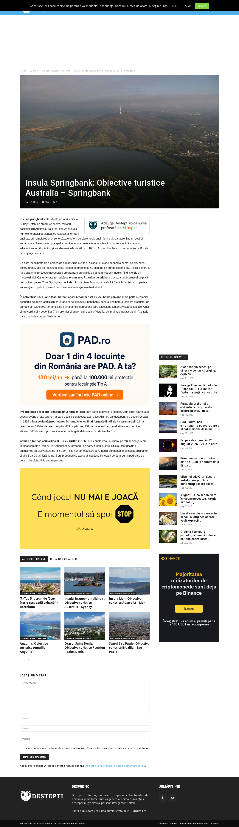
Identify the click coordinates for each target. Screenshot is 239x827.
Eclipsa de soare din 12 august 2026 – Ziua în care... (199, 442)
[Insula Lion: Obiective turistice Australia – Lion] (129, 581)
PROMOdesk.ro (136, 811)
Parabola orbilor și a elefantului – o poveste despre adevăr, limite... (196, 407)
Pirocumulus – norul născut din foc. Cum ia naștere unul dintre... (199, 462)
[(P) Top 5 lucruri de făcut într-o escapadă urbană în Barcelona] (40, 581)
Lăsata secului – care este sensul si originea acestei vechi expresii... (198, 517)
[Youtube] (172, 798)
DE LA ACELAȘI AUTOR (63, 559)
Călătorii (34, 70)
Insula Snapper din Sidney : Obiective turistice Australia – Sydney (84, 602)
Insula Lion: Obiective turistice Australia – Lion (127, 600)
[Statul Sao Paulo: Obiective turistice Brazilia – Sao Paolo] (129, 626)
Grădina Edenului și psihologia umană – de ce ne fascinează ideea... (197, 535)
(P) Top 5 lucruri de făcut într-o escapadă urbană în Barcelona (39, 602)
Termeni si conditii (167, 823)
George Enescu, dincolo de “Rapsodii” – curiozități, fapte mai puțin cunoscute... (199, 389)
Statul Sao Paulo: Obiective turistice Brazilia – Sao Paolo (129, 647)
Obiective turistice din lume (56, 70)
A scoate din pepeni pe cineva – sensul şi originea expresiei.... (198, 370)
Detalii (188, 6)
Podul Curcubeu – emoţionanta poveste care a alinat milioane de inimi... (199, 425)
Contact (215, 823)
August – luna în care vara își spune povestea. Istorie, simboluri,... (198, 498)
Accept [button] (202, 5)
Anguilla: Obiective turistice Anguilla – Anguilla (34, 647)
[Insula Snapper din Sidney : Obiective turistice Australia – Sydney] (84, 581)
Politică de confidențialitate (194, 823)
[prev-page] (22, 659)
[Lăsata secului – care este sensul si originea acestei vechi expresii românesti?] (168, 518)
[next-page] (28, 659)
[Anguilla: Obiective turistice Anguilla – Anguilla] (40, 626)
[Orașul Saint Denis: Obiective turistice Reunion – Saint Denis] (84, 626)
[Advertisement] (119, 42)
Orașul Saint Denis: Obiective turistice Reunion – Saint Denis (84, 647)
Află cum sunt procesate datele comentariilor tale (115, 765)
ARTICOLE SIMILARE (34, 559)
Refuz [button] (175, 5)
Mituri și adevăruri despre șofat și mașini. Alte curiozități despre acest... (198, 480)
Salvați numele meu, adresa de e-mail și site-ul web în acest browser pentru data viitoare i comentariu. (86, 748)
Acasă (23, 70)
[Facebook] (162, 798)
